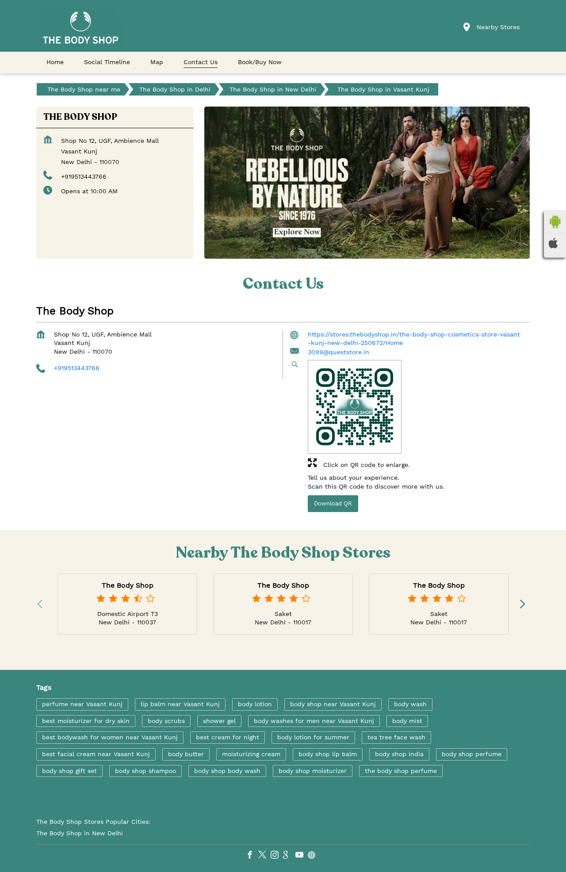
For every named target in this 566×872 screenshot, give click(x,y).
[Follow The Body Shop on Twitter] (264, 856)
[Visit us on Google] (289, 856)
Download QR (333, 503)
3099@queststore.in (338, 352)
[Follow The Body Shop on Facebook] (252, 856)
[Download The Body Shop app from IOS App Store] (555, 243)
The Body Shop (127, 585)
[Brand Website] (314, 856)
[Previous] (41, 604)
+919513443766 (84, 176)
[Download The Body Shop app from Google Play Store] (555, 222)
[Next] (524, 604)
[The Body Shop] (80, 27)
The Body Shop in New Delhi (79, 833)
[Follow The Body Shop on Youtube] (301, 856)
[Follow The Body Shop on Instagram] (277, 856)
